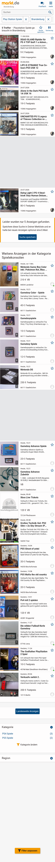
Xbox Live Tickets (29, 497)
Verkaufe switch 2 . (30, 677)
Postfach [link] (42, 6)
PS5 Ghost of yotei (29, 548)
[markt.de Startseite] (10, 3)
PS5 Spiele (27, 738)
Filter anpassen (29, 850)
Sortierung (49, 30)
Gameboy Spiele (28, 344)
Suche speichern (40, 31)
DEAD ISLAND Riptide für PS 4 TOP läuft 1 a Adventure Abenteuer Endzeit (33, 41)
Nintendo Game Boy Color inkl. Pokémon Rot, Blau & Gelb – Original (33, 268)
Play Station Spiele (12, 19)
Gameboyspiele (28, 318)
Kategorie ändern (28, 744)
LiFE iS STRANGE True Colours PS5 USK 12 (33, 66)
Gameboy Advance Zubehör (30, 473)
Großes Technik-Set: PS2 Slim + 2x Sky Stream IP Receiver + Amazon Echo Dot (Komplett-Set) (33, 524)
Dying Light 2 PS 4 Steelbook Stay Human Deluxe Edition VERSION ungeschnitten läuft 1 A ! (33, 194)
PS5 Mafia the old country (33, 574)
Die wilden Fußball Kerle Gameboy (32, 627)
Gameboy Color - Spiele (32, 292)
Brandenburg (37, 19)
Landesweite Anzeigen (27, 711)
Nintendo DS (26, 369)
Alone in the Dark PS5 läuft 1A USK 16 (34, 92)
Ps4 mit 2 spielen (29, 600)
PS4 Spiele (27, 733)
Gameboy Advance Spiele (33, 446)
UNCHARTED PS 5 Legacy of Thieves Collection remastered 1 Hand (33, 118)
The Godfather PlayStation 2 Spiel (33, 653)
